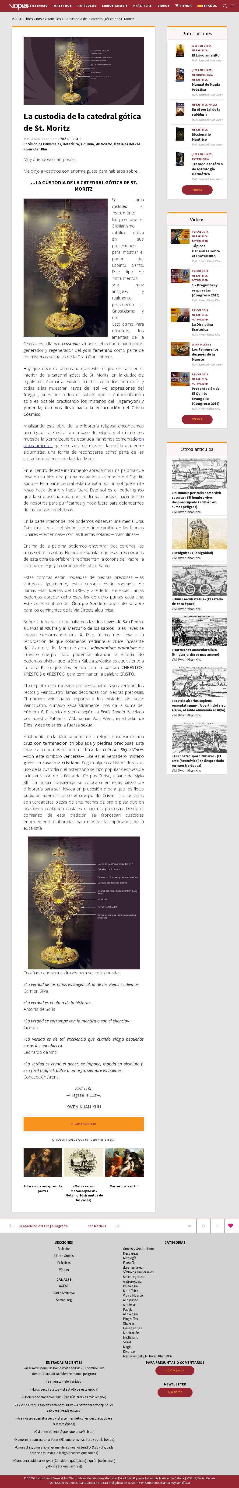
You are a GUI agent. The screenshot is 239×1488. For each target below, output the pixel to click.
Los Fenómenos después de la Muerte (205, 354)
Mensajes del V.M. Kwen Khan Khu (147, 1356)
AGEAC (64, 1286)
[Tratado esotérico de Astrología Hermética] (180, 159)
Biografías (130, 1319)
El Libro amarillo (206, 55)
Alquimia (87, 144)
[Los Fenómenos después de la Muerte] (180, 349)
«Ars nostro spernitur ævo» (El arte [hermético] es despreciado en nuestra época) (198, 761)
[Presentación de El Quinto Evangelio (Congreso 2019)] (180, 379)
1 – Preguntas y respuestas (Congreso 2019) (206, 290)
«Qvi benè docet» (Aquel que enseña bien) (64, 1431)
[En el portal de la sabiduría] (180, 109)
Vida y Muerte (201, 344)
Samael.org (64, 1300)
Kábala (128, 1309)
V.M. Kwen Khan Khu (186, 512)
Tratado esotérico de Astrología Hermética (207, 168)
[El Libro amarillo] (180, 50)
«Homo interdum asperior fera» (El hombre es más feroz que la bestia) (64, 1439)
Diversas (129, 1351)
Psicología (200, 231)
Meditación (131, 1333)
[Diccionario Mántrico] (180, 134)
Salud (127, 1342)
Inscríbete (175, 1392)
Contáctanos (175, 1370)
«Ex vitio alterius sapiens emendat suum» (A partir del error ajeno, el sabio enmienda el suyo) (199, 705)
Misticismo (103, 144)
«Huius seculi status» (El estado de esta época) (64, 1389)
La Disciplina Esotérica (202, 326)
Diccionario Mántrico (201, 137)
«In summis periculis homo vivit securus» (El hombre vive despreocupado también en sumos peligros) (196, 500)
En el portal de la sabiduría (206, 112)
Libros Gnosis (64, 1255)
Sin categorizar (134, 1276)
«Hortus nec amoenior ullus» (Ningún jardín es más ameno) (195, 652)
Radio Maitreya (64, 1293)
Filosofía (129, 1262)
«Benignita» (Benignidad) (192, 553)
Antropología (202, 75)
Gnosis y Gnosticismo (138, 1248)
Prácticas (64, 1262)
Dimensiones (132, 1328)
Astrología (200, 159)
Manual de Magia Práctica (206, 87)
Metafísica (71, 144)
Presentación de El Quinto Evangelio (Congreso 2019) (206, 396)
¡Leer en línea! (202, 45)
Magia (213, 104)
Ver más (197, 189)
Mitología (129, 1258)
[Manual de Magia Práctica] (180, 75)
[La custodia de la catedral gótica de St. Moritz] (189, 1226)
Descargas (130, 1253)
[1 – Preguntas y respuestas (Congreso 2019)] (180, 276)
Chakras (129, 1323)
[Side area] (231, 6)
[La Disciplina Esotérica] (180, 315)
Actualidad (200, 241)
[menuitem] (207, 6)
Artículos (64, 1248)
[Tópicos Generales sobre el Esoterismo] (180, 236)
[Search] (223, 6)
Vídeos (64, 1269)
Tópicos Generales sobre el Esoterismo (206, 250)
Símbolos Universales (44, 144)
